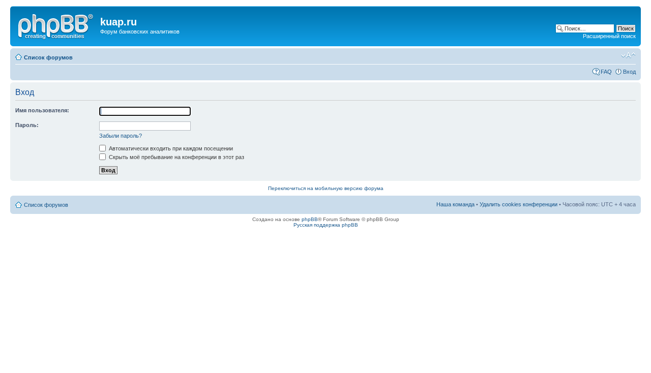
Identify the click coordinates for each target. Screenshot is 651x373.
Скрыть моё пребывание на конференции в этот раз (175, 157)
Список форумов (48, 57)
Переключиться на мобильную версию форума (325, 188)
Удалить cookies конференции (518, 204)
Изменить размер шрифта (628, 55)
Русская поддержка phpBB (325, 225)
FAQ (606, 72)
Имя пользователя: (42, 110)
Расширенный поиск (609, 36)
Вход (629, 72)
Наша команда (455, 204)
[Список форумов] (56, 25)
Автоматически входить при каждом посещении (170, 148)
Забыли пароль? (120, 136)
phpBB (310, 219)
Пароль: (27, 125)
